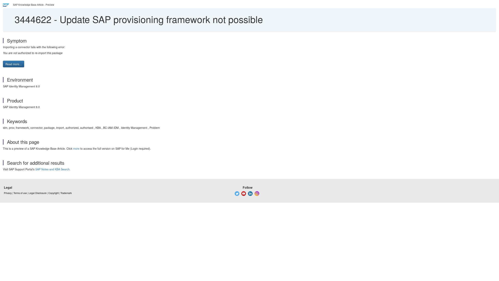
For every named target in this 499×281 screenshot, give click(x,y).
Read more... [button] (13, 64)
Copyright (53, 193)
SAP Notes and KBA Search (52, 169)
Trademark (66, 193)
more (76, 148)
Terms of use (20, 193)
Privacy (8, 193)
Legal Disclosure (38, 193)
